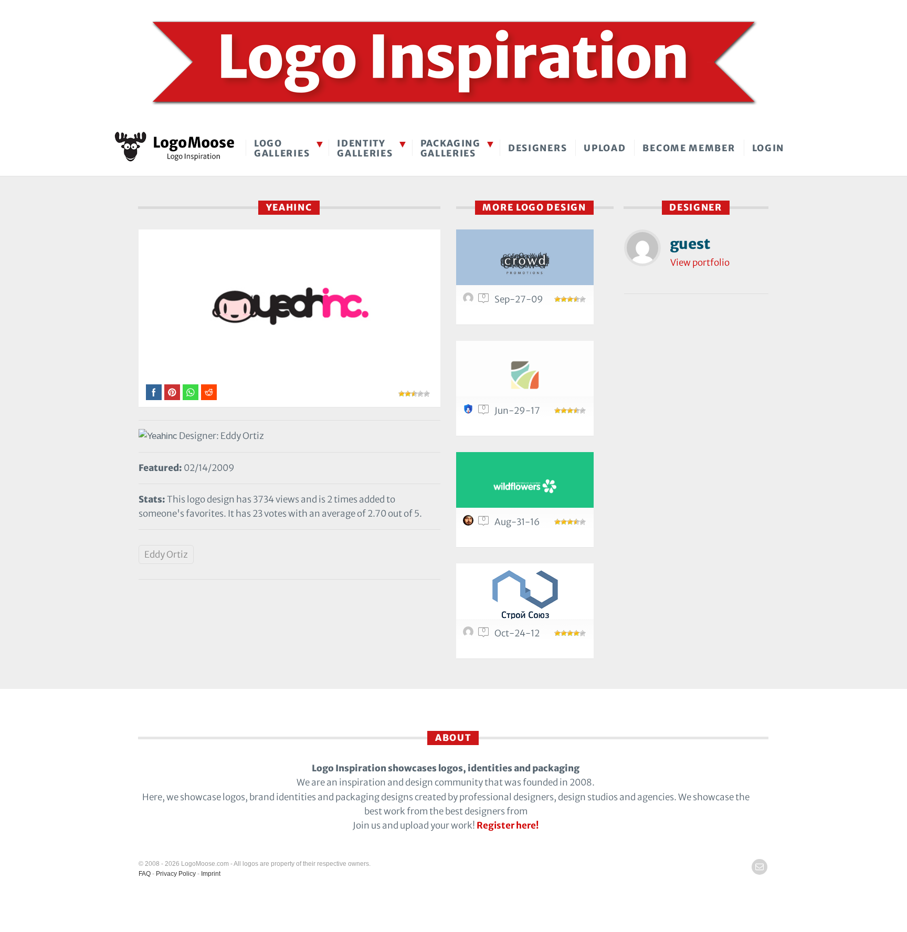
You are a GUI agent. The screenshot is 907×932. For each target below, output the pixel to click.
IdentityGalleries (365, 148)
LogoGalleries (282, 148)
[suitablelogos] (469, 411)
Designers (537, 148)
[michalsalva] (469, 523)
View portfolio (700, 262)
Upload (605, 148)
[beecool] (469, 634)
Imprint (210, 873)
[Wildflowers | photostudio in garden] (525, 486)
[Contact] (759, 867)
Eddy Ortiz (166, 554)
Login (768, 148)
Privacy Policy (176, 873)
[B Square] (525, 375)
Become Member (688, 148)
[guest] (469, 300)
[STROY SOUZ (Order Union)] (525, 597)
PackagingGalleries (450, 148)
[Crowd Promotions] (525, 263)
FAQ (145, 873)
